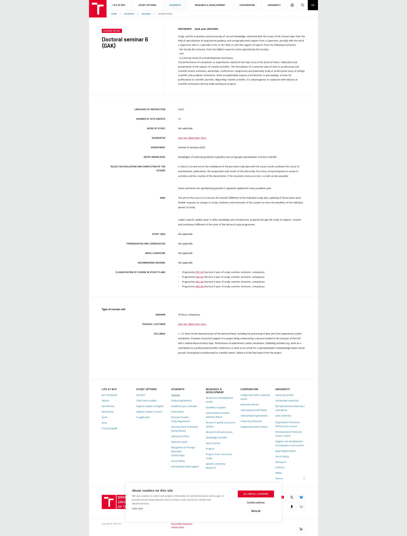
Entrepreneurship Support (185, 466)
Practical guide (109, 428)
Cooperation (247, 5)
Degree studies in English (149, 406)
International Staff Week (254, 410)
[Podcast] (292, 507)
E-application (143, 417)
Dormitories (108, 406)
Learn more (137, 508)
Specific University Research (215, 465)
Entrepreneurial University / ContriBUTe (290, 408)
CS (312, 5)
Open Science (213, 443)
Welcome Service (250, 404)
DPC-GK (200, 272)
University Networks (251, 421)
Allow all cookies (256, 494)
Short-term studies (146, 400)
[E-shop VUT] (301, 507)
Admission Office (180, 436)
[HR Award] (301, 529)
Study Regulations (180, 421)
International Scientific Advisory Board (218, 414)
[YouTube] (282, 497)
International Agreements (254, 415)
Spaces (105, 400)
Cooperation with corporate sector (255, 396)
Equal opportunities (285, 450)
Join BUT (140, 394)
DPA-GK (200, 276)
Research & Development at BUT (219, 399)
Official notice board (286, 426)
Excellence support (216, 407)
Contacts (280, 467)
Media (278, 472)
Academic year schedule (184, 406)
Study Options (147, 5)
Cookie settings (256, 502)
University (274, 5)
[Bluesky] (301, 497)
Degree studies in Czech (149, 411)
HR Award (280, 462)
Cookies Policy (177, 527)
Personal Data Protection (184, 426)
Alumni (279, 478)
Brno (104, 422)
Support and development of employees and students (289, 443)
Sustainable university (287, 400)
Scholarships (178, 455)
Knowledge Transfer (216, 437)
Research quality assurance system (220, 424)
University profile (284, 394)
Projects (210, 448)
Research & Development (210, 5)
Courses (146, 14)
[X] (292, 497)
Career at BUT (283, 435)
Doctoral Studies (180, 417)
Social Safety (178, 460)
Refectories (108, 411)
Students (175, 5)
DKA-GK (200, 286)
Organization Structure (287, 422)
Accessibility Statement (181, 523)
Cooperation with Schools (254, 426)
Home (114, 14)
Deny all (255, 511)
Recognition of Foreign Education (183, 449)
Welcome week (179, 441)
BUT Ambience (109, 394)
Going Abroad (178, 430)
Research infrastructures (219, 432)
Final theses (177, 411)
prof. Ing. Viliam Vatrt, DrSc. (192, 137)
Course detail (165, 14)
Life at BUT (119, 5)
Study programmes (181, 400)
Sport (104, 417)
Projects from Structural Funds (219, 456)
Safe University (283, 415)
